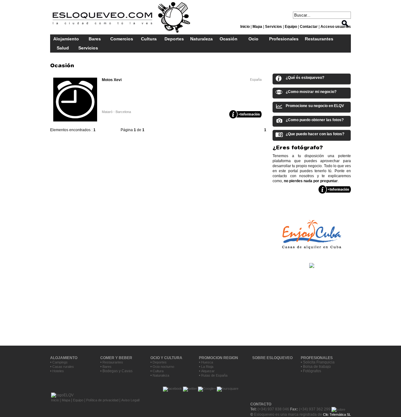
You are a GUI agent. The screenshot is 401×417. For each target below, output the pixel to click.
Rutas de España (214, 375)
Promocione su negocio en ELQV (315, 106)
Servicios (88, 47)
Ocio (253, 38)
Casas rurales (63, 366)
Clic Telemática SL (337, 414)
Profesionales (284, 38)
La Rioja (207, 366)
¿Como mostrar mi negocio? (311, 92)
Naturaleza (201, 38)
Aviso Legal (130, 400)
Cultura (149, 38)
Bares (95, 38)
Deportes (174, 38)
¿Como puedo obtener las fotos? (315, 120)
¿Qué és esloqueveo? (305, 77)
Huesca (207, 362)
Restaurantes (319, 38)
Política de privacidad (102, 400)
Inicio (55, 400)
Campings (60, 362)
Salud (63, 47)
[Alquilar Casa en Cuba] (311, 254)
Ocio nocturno (163, 366)
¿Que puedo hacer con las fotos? (315, 134)
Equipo (78, 400)
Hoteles (58, 371)
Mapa (66, 400)
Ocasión (228, 38)
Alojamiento (66, 38)
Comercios (121, 38)
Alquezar (208, 371)
